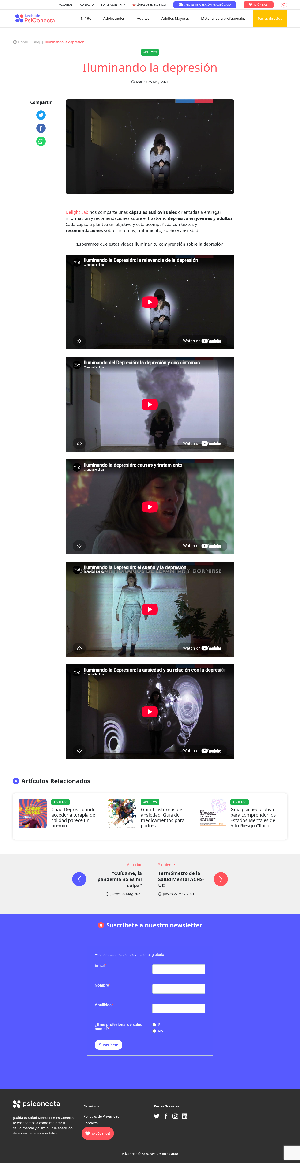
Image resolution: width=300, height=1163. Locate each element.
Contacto (90, 1123)
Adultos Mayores (175, 18)
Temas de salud (270, 18)
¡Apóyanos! (260, 4)
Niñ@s (86, 18)
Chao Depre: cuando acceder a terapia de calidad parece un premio (73, 817)
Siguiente (166, 864)
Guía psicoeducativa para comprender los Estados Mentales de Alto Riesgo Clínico (253, 817)
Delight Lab (77, 212)
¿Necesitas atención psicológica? (207, 4)
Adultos (143, 18)
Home (23, 42)
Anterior (134, 864)
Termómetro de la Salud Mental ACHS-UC (181, 879)
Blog (36, 42)
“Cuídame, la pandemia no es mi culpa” (120, 879)
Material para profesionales (223, 18)
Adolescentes (114, 18)
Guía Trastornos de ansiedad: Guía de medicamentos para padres (162, 817)
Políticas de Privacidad (101, 1116)
